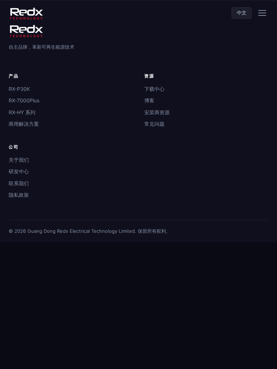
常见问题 (154, 124)
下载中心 (154, 89)
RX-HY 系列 (22, 112)
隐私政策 (19, 195)
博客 (149, 100)
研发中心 (19, 171)
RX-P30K (19, 89)
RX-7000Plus (24, 100)
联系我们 (19, 183)
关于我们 (19, 160)
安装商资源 (157, 112)
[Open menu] (262, 13)
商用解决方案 (24, 124)
